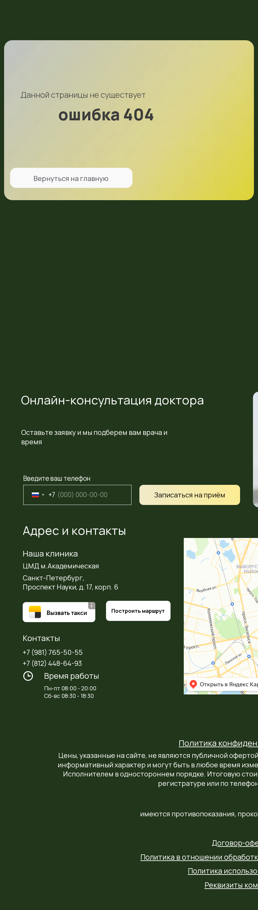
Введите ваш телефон (56, 478)
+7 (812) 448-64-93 (52, 663)
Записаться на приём (189, 495)
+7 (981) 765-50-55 (53, 652)
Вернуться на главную (71, 178)
